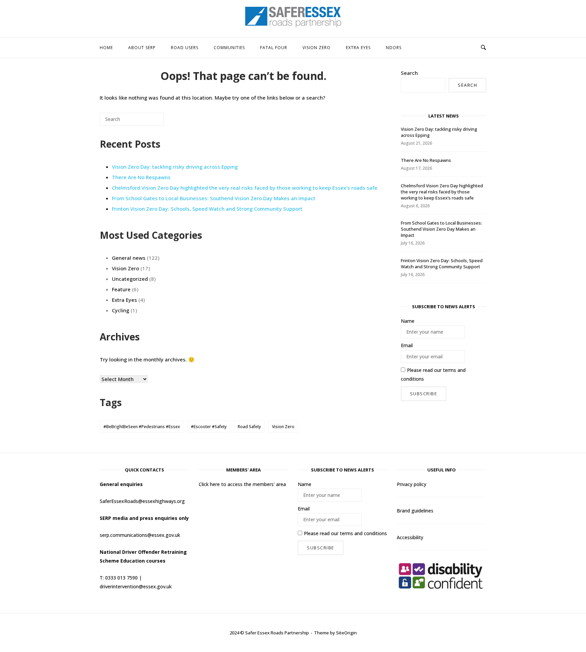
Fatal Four (273, 47)
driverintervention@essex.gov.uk (136, 586)
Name (407, 321)
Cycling (120, 310)
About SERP (142, 47)
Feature (121, 289)
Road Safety (249, 426)
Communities (229, 47)
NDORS (394, 47)
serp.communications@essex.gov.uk (140, 535)
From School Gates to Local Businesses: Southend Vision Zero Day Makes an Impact (213, 198)
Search (409, 72)
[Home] (293, 25)
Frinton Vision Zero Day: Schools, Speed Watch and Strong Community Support (207, 208)
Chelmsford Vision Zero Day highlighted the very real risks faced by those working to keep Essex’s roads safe (244, 187)
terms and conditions (363, 533)
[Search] (148, 122)
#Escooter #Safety (209, 426)
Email (407, 345)
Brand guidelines (415, 510)
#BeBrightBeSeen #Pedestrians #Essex (141, 426)
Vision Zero (316, 47)
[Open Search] (483, 48)
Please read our (433, 374)
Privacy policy (411, 484)
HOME (106, 47)
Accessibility (410, 537)
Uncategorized (130, 278)
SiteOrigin (346, 633)
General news (128, 257)
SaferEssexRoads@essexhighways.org (142, 501)
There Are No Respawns (141, 177)
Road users (184, 47)
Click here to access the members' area (242, 484)
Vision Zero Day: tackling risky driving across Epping (175, 166)
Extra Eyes (358, 47)
